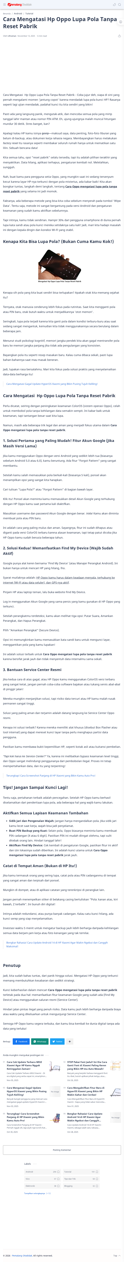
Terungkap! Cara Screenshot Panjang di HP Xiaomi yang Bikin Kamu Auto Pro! (50, 775)
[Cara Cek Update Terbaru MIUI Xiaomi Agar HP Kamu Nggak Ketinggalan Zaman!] (55, 1065)
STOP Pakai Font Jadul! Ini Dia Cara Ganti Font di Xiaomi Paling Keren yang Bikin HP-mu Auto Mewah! (87, 1065)
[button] (114, 4)
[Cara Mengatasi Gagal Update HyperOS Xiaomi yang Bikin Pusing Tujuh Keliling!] (55, 1091)
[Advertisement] (62, 65)
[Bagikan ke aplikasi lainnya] (69, 1041)
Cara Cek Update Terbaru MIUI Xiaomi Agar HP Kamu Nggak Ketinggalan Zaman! (24, 1065)
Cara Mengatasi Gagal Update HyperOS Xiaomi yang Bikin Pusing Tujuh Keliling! (52, 384)
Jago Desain (73, 1255)
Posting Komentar (62, 1150)
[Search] (119, 4)
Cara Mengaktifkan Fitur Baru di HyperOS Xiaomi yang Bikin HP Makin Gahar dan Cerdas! (85, 1091)
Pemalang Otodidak (22, 1255)
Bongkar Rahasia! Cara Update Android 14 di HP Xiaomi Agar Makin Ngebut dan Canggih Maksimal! (84, 1117)
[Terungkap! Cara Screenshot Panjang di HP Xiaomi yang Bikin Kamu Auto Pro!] (55, 1117)
